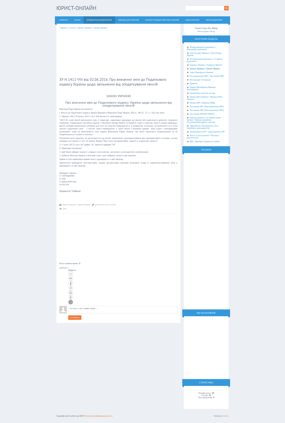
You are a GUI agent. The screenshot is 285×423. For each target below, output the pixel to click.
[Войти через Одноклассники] (70, 297)
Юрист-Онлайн (76, 7)
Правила (193, 83)
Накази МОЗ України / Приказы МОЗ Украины (204, 98)
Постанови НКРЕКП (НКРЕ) (202, 114)
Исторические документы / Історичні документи (205, 60)
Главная (63, 28)
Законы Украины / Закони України (92, 28)
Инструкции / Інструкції (200, 80)
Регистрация (203, 31)
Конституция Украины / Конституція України (204, 54)
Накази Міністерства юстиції (202, 93)
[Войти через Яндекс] (70, 288)
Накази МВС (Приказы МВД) (202, 103)
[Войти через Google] (70, 292)
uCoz (226, 416)
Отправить (75, 317)
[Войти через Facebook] (70, 283)
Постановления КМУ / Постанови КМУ (207, 76)
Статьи (72, 28)
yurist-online (100, 205)
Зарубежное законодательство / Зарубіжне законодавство (203, 127)
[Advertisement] (107, 54)
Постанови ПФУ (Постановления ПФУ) (207, 110)
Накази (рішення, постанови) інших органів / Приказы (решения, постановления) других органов (204, 120)
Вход (212, 31)
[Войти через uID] (70, 273)
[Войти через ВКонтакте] (70, 278)
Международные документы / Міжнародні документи (201, 48)
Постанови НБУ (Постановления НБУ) (207, 106)
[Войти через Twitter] (70, 302)
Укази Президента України (201, 72)
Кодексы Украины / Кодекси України (206, 65)
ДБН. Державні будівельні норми (204, 141)
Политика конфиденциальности (98, 416)
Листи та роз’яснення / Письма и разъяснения (203, 136)
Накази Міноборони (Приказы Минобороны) (201, 88)
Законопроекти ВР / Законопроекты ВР (207, 132)
